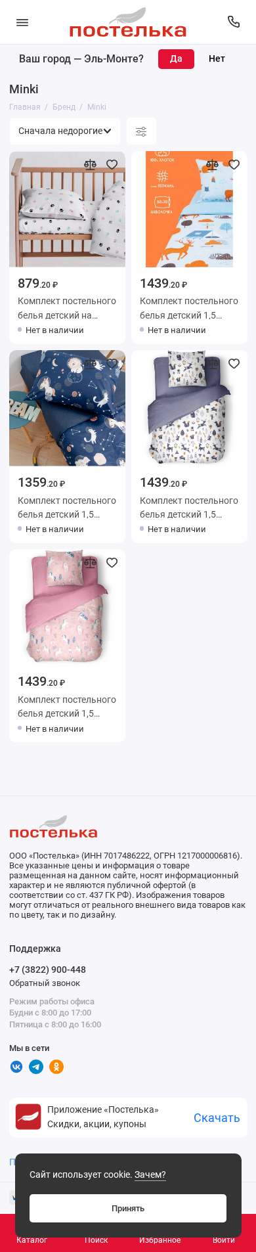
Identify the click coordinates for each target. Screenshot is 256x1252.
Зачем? (150, 1174)
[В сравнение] (90, 164)
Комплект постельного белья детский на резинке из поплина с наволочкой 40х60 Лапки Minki (67, 307)
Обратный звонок (44, 983)
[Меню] (22, 22)
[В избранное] (111, 164)
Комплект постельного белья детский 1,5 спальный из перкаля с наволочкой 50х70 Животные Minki (189, 307)
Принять (128, 1208)
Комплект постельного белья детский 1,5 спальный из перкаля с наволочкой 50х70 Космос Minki (67, 507)
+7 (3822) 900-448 (47, 969)
